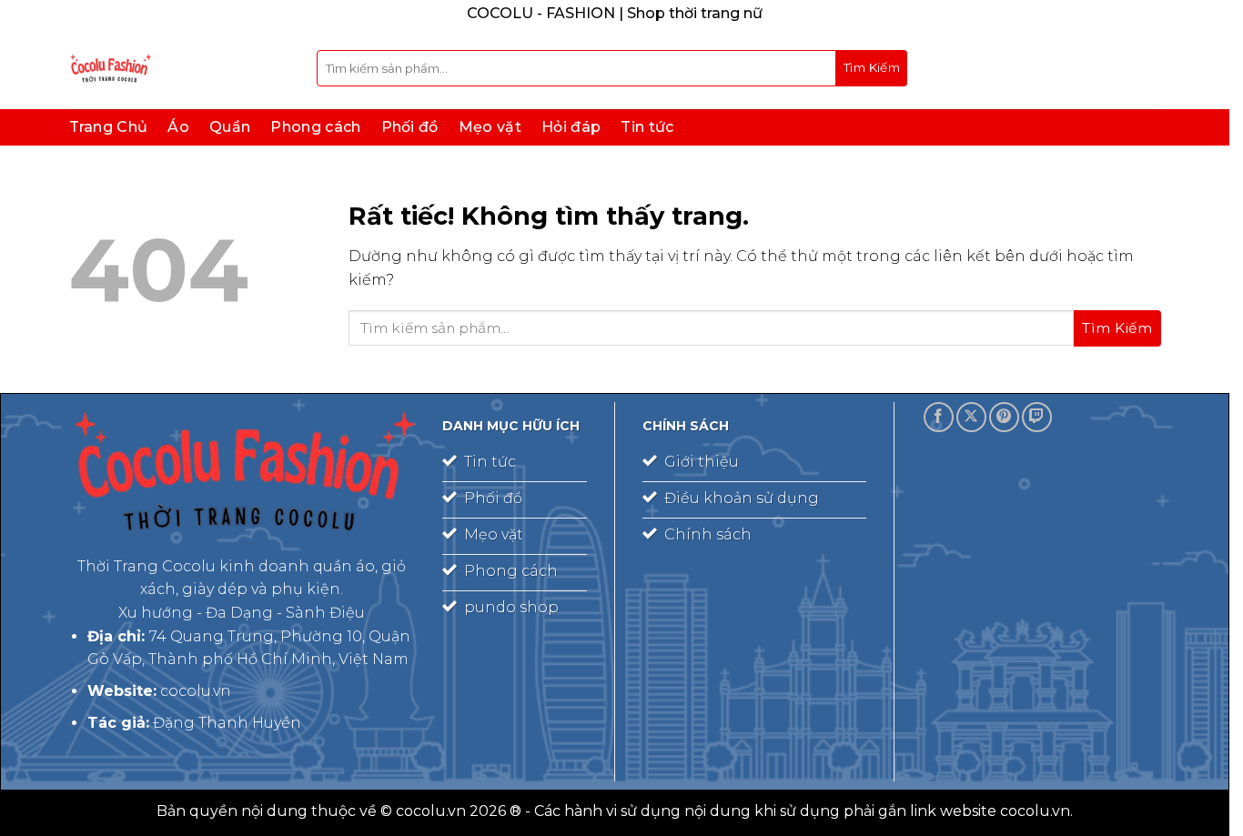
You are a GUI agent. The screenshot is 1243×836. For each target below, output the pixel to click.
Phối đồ (410, 127)
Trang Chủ (108, 127)
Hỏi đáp (571, 127)
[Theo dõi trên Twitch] (1037, 417)
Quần (229, 127)
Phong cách (315, 127)
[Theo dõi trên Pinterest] (1004, 417)
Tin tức (647, 127)
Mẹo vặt (490, 127)
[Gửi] (871, 68)
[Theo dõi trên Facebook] (939, 417)
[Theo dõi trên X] (971, 417)
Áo (178, 127)
